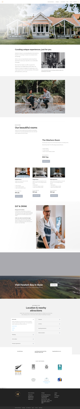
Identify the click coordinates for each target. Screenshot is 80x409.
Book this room (46, 161)
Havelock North (14, 326)
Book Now (56, 397)
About (56, 394)
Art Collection (57, 395)
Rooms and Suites (31, 392)
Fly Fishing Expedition (45, 396)
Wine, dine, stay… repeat (45, 399)
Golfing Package (44, 397)
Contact (56, 392)
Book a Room (53, 284)
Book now (66, 40)
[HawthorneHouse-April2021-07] (40, 113)
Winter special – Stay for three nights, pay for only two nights (46, 401)
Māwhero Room (31, 397)
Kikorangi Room (31, 396)
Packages (43, 392)
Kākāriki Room (30, 399)
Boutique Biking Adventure (46, 394)
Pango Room (30, 394)
